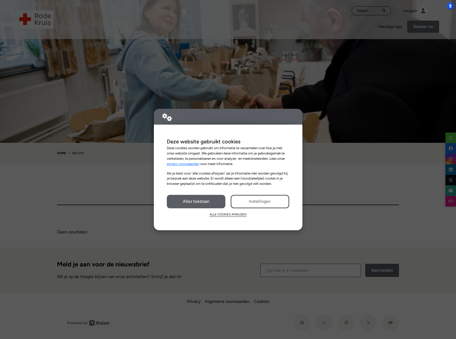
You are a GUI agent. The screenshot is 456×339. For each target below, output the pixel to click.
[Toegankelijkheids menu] (450, 6)
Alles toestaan (196, 201)
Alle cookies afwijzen (228, 214)
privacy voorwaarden (183, 164)
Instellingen (260, 201)
